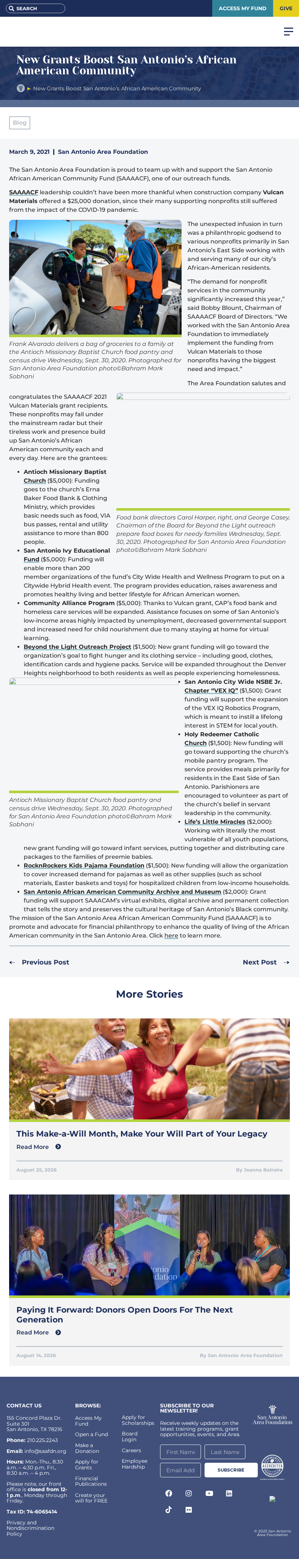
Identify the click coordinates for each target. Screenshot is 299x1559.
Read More (33, 1146)
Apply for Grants (86, 1464)
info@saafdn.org (45, 1451)
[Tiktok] (168, 1509)
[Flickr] (188, 1509)
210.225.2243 (42, 1440)
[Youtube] (209, 1493)
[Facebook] (168, 1493)
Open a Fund (91, 1434)
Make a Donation (87, 1448)
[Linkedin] (229, 1493)
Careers (131, 1450)
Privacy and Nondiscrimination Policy (30, 1528)
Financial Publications (91, 1481)
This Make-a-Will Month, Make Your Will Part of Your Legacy (141, 1134)
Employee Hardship (134, 1464)
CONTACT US (24, 1405)
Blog (20, 122)
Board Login (129, 1436)
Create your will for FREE (91, 1498)
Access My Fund (88, 1421)
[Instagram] (188, 1493)
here (171, 935)
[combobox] (35, 8)
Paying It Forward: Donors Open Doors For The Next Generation (124, 1314)
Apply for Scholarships (138, 1420)
